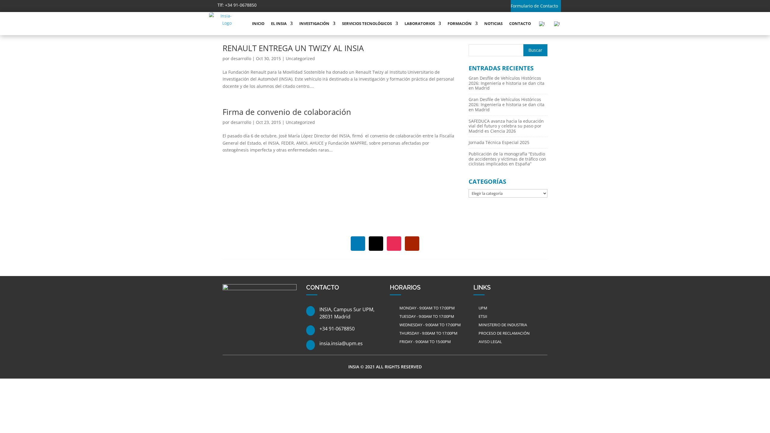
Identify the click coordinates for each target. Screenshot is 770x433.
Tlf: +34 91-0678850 (237, 5)
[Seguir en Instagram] (307, 5)
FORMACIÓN (460, 23)
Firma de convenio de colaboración (287, 111)
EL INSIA (279, 23)
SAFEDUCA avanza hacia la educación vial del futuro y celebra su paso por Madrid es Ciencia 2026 (506, 126)
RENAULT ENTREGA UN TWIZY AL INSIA (293, 48)
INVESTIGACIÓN (314, 23)
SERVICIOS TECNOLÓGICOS (367, 23)
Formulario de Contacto (534, 6)
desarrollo (241, 58)
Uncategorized (300, 58)
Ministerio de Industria (503, 324)
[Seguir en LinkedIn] (281, 5)
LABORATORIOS (420, 23)
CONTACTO (520, 23)
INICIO (258, 23)
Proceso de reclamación (504, 333)
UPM (483, 308)
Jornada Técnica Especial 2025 (499, 142)
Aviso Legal (490, 341)
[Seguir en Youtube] (321, 5)
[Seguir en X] (294, 5)
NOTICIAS (493, 23)
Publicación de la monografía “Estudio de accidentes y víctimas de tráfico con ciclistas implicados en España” (507, 159)
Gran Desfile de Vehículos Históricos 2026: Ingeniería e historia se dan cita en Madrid (506, 83)
